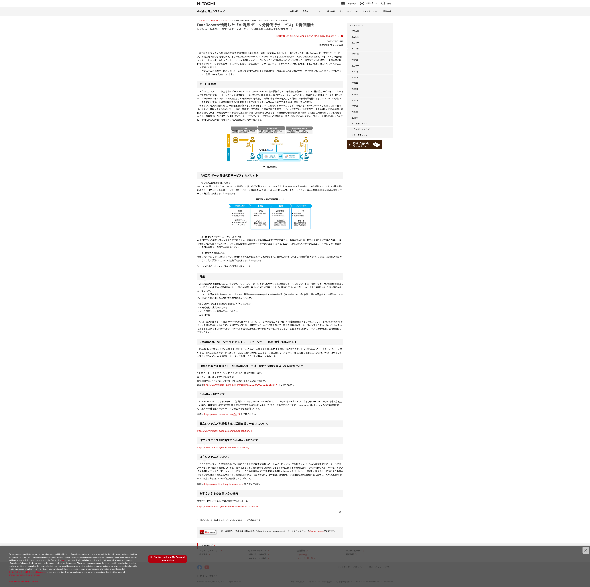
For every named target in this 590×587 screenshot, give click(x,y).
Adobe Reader (316, 531)
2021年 (355, 60)
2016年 (355, 89)
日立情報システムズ (361, 129)
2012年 (355, 112)
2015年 (355, 94)
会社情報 (294, 11)
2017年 (355, 83)
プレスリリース (216, 20)
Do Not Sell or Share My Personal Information (28, 572)
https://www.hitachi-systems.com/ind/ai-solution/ (223, 431)
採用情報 (387, 11)
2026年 (355, 31)
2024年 (355, 42)
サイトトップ (202, 20)
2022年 (355, 54)
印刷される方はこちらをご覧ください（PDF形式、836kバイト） (308, 36)
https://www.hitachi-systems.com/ (222, 484)
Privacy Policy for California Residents (24, 581)
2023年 (228, 20)
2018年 (355, 77)
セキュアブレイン (360, 135)
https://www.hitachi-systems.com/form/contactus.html (226, 506)
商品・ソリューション (313, 11)
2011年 (355, 118)
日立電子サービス (360, 123)
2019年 (355, 71)
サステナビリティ (370, 11)
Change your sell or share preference (24, 575)
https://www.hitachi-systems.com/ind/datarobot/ (223, 447)
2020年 (355, 66)
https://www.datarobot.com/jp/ (220, 414)
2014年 (355, 100)
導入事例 (331, 11)
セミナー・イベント (349, 11)
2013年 (355, 106)
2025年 (355, 37)
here (63, 560)
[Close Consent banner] (585, 550)
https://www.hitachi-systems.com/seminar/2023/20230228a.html (239, 384)
